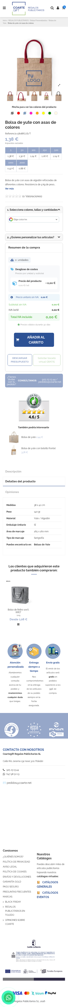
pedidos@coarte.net (19, 782)
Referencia (11, 133)
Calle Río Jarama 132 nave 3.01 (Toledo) (23, 761)
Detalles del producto (20, 481)
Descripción (13, 471)
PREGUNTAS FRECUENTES (17, 891)
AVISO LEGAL (10, 866)
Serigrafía (39, 538)
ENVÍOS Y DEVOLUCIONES (17, 876)
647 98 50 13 (12, 774)
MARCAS (7, 896)
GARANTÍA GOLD (12, 881)
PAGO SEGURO (11, 886)
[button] (34, 237)
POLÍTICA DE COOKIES (14, 871)
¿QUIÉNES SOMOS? (13, 856)
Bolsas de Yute (42, 544)
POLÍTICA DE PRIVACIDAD (16, 861)
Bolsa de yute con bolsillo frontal (38, 448)
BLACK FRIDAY (13, 902)
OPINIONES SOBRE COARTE (15, 922)
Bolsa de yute (28, 437)
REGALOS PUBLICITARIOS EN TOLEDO (15, 910)
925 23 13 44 (12, 770)
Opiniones (12, 492)
